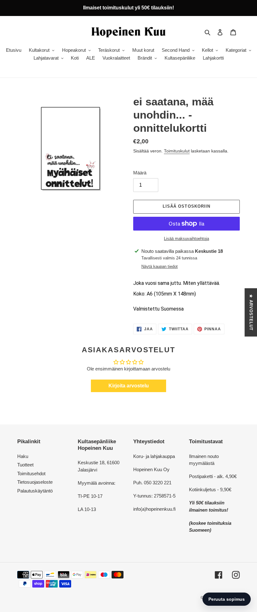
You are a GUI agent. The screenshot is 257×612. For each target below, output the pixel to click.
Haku (22, 456)
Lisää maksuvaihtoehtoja (186, 238)
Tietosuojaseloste (35, 482)
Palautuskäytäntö (35, 490)
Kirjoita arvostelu (128, 385)
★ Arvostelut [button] (251, 312)
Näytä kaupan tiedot (159, 266)
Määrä (139, 172)
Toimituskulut (177, 150)
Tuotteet (25, 464)
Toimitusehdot (31, 473)
